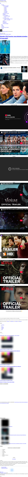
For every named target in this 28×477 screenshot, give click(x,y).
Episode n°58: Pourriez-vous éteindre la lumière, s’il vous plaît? (17, 443)
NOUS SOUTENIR (3, 467)
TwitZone (8, 321)
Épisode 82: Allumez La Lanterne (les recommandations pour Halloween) (10, 366)
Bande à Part (4, 21)
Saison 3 (5, 9)
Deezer (3, 454)
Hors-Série (5, 11)
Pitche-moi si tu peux (6, 13)
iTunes (3, 453)
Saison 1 (5, 7)
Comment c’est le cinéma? (5, 27)
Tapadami (4, 14)
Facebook (16, 321)
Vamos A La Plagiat (5, 23)
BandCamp (12, 321)
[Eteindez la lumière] (3, 0)
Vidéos (2, 25)
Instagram (20, 321)
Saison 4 (5, 10)
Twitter (3, 450)
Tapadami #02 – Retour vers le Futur (5, 335)
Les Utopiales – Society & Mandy (14, 335)
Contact (2, 28)
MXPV (7, 75)
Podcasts (2, 4)
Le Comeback (6, 6)
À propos (2, 26)
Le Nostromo (5, 22)
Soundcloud (4, 452)
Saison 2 (5, 8)
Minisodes (5, 12)
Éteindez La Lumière (6, 5)
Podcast (7, 34)
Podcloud (3, 451)
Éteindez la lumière (5, 31)
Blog (2, 24)
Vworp (4, 20)
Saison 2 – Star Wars (7, 19)
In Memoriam (10, 426)
